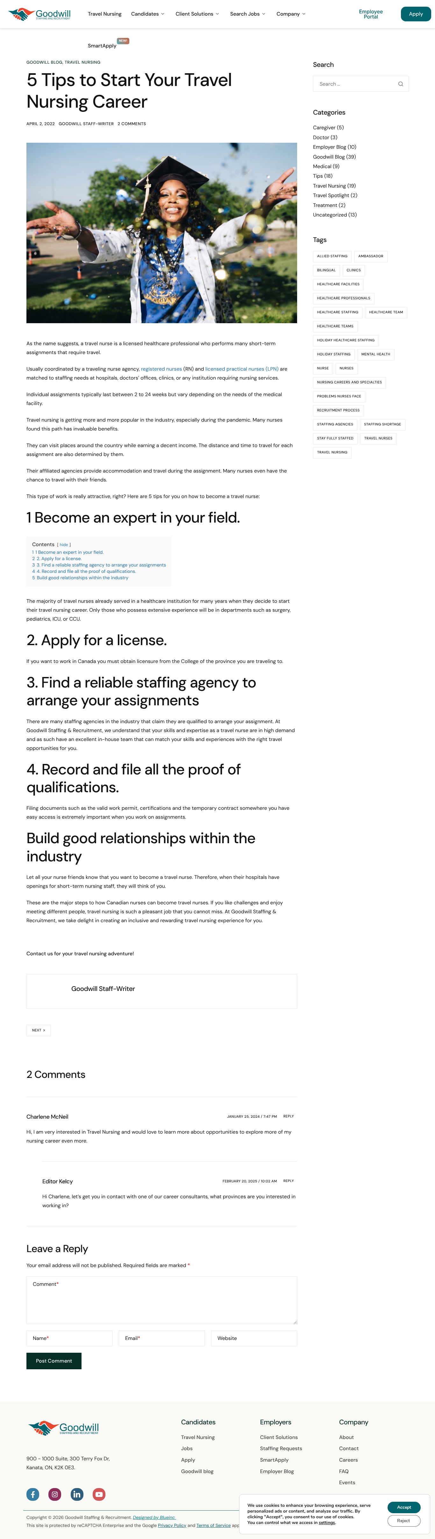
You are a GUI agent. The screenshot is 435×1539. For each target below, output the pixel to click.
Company (288, 14)
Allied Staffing (332, 256)
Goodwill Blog (44, 62)
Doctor (321, 137)
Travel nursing (332, 452)
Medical (322, 166)
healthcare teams (335, 326)
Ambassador (370, 256)
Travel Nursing (105, 14)
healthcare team (386, 312)
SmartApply (102, 45)
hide (64, 544)
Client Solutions (194, 14)
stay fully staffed (335, 438)
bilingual (326, 270)
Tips (318, 176)
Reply (288, 1116)
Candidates (145, 14)
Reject (403, 1521)
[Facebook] (32, 1494)
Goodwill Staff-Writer (86, 124)
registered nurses (161, 369)
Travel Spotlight (331, 195)
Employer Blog (329, 147)
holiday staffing (334, 354)
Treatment (325, 205)
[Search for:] (361, 84)
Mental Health (375, 354)
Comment (46, 1284)
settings (327, 1523)
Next (36, 1030)
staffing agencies (335, 424)
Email (132, 1338)
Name (41, 1338)
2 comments (132, 124)
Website (227, 1338)
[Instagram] (54, 1494)
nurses (347, 368)
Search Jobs (245, 14)
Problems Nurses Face (339, 396)
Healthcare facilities (338, 284)
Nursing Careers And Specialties (349, 382)
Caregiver (324, 127)
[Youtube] (99, 1494)
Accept (404, 1507)
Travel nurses (378, 438)
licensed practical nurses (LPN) (242, 369)
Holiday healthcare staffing (346, 340)
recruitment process (338, 410)
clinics (354, 270)
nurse (323, 368)
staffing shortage (382, 424)
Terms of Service (213, 1525)
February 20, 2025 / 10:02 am (250, 1181)
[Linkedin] (77, 1494)
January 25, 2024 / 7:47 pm (252, 1117)
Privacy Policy (172, 1525)
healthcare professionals (343, 298)
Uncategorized (330, 214)
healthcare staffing (337, 312)
